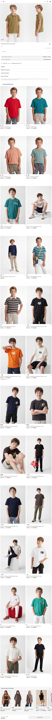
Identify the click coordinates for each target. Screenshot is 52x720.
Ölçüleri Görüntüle (48, 48)
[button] (50, 688)
